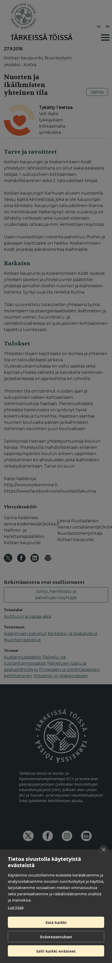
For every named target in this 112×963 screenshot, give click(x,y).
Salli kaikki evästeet (56, 951)
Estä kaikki (56, 922)
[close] (103, 849)
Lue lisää (15, 907)
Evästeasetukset (56, 936)
